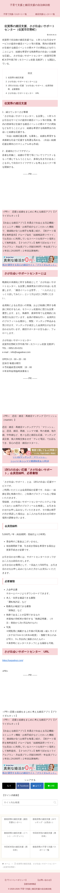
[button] (54, 802)
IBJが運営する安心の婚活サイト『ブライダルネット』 (29, 265)
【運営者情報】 (30, 884)
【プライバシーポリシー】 (15, 880)
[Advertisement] (30, 192)
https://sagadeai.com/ (12, 660)
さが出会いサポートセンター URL (23, 93)
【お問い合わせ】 (44, 880)
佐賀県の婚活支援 (16, 77)
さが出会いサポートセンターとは (22, 81)
